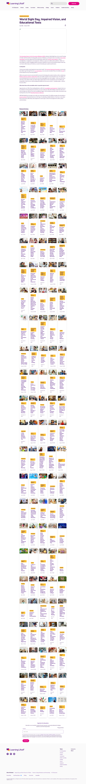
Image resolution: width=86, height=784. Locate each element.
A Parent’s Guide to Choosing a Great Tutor (62, 278)
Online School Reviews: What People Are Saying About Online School (62, 488)
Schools (22, 7)
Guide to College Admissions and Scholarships (41, 772)
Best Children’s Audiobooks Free (52, 540)
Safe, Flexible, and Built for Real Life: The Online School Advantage (23, 177)
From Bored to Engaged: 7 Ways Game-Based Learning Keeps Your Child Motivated (23, 385)
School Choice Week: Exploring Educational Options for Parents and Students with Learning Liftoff (33, 303)
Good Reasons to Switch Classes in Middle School (23, 687)
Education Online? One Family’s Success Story (43, 130)
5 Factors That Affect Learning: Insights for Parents (32, 464)
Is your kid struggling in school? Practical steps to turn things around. (33, 128)
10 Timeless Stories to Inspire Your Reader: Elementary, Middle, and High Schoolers (62, 612)
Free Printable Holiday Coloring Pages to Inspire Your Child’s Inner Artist (62, 661)
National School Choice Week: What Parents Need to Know (52, 278)
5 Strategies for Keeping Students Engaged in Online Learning (43, 567)
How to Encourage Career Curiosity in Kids (52, 130)
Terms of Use (31, 775)
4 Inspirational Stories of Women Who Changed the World (52, 204)
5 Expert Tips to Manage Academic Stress (43, 360)
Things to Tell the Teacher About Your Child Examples (33, 589)
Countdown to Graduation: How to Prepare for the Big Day (43, 589)
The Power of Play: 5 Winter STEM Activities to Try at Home (23, 304)
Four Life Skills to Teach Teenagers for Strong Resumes (33, 664)
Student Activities (65, 7)
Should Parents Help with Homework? (43, 386)
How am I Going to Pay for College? (52, 591)
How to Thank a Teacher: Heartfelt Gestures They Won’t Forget (23, 589)
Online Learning (40, 7)
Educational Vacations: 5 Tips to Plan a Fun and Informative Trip (23, 335)
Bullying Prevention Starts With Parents (33, 711)
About (72, 750)
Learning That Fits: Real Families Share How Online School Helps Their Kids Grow (62, 152)
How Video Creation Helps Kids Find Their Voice (61, 230)
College (47, 7)
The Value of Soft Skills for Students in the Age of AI (62, 637)
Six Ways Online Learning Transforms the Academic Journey (52, 409)
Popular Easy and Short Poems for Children (23, 772)
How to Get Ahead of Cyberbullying (43, 690)
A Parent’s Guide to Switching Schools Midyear (42, 155)
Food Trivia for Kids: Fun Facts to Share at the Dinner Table (62, 205)
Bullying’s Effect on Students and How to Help (52, 687)
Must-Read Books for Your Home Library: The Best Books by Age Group (52, 253)
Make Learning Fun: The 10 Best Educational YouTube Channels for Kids (52, 636)
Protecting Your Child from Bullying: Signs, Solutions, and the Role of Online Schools (62, 435)
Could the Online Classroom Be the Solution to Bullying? (23, 710)
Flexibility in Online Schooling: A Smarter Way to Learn (33, 229)
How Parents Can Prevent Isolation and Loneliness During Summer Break (52, 565)
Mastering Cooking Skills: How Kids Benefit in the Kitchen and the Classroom (33, 278)
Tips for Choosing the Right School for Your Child (42, 254)
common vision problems (53, 59)
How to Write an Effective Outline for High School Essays (52, 335)
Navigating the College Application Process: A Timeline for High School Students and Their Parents (42, 462)
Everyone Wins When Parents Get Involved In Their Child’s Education (33, 514)
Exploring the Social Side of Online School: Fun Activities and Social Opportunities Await (52, 177)
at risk (63, 70)
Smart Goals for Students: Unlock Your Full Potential (42, 306)
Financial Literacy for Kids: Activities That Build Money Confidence (33, 204)
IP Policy (25, 775)
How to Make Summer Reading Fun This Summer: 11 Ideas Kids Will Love (32, 177)
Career (52, 7)
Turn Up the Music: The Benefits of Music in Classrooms (33, 438)
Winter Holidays (42, 711)
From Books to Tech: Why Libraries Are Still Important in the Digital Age (23, 637)
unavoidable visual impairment (51, 88)
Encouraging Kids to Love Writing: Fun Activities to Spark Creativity (62, 409)
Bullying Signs (62, 689)
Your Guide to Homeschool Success (62, 130)
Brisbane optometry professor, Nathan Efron (28, 76)
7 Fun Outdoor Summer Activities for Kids (62, 540)
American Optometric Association (53, 69)
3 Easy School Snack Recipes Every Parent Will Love (52, 306)
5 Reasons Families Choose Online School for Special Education (62, 360)
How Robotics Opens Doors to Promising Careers (52, 361)
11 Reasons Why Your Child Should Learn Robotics (62, 335)
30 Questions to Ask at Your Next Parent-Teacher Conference (23, 663)
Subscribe (74, 3)
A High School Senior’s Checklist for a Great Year (23, 436)
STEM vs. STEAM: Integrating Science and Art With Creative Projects (23, 229)
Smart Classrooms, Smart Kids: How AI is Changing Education (24, 514)
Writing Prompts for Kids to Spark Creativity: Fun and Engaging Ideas (62, 305)
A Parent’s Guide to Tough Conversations (33, 614)
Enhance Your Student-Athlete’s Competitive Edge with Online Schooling (33, 489)
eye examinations (38, 70)
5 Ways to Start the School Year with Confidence (43, 515)
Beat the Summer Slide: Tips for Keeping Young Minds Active (23, 154)
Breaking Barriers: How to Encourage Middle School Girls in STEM (33, 252)
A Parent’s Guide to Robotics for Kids (42, 179)
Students (57, 7)
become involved (23, 97)
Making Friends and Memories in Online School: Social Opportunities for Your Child (24, 360)
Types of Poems (23, 615)
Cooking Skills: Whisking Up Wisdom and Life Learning (33, 335)
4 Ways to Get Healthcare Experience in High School (33, 567)
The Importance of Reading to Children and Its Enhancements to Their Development (43, 612)
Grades (27, 7)
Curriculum (33, 7)
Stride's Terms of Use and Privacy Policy (48, 734)
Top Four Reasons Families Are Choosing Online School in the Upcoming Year (23, 127)
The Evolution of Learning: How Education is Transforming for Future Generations (33, 637)
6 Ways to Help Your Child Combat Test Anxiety (33, 359)
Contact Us (73, 749)
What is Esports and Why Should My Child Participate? (23, 490)
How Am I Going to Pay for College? (42, 278)
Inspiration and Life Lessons (24, 16)
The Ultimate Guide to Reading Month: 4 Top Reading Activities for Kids (43, 636)
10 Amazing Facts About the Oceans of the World (52, 711)
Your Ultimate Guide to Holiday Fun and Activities (52, 662)
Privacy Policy (9, 775)
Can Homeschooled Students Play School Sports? (61, 465)
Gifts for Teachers (62, 570)
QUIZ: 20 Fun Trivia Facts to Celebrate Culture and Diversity (23, 464)
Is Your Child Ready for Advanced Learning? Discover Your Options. (43, 663)
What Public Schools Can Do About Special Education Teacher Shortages (42, 537)
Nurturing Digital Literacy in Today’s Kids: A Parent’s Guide (33, 539)
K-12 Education (15, 7)
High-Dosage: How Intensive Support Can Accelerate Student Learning (52, 152)
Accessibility (37, 775)
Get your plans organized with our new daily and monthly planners (23, 204)
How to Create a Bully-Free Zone (42, 438)
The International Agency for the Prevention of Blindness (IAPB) (32, 56)
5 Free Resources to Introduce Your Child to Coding (33, 387)
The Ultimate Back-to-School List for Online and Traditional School (23, 538)
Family (72, 7)
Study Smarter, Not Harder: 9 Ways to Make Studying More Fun (23, 409)
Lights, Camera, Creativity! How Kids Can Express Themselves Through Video (62, 252)
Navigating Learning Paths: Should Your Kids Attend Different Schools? (62, 384)
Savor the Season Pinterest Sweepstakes (62, 711)
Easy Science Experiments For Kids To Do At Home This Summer (24, 567)
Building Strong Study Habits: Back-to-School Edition (32, 686)
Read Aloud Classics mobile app (37, 92)
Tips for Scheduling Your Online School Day (52, 515)
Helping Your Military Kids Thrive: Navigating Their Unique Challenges (52, 384)
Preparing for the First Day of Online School (43, 490)
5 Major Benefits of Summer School (62, 591)
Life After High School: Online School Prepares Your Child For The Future (62, 512)
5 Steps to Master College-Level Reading (53, 611)
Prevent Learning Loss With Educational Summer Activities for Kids (42, 204)
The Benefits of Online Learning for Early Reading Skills (23, 278)
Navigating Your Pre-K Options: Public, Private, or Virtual (42, 409)
